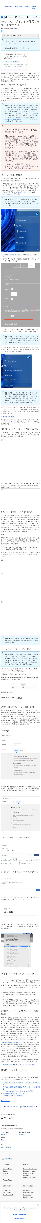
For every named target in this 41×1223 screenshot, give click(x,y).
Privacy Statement (19, 1214)
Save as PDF (2, 31)
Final (2, 1140)
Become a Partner (29, 1171)
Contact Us (6, 1190)
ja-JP (2, 1147)
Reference (4, 1134)
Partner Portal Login (30, 1169)
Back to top (4, 1101)
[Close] (38, 1205)
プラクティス (21, 1093)
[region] (20, 1212)
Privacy (5, 1173)
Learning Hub (28, 1197)
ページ (29, 192)
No (12, 1118)
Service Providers (29, 1178)
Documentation (28, 1193)
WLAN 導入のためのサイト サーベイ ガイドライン (18, 1065)
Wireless (21, 17)
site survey (8, 1147)
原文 (21, 41)
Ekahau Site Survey (9, 416)
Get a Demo (7, 1193)
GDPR (5, 1178)
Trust (4, 1176)
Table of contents (13, 36)
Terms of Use (7, 1180)
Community (18, 6)
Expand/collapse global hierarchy (3, 17)
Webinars (26, 1190)
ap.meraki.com (7, 194)
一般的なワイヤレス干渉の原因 (12, 1096)
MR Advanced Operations (12, 61)
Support (27, 6)
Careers (5, 1171)
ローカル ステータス (20, 192)
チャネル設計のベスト (10, 1093)
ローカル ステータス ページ (10, 1042)
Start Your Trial (8, 1195)
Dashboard (8, 6)
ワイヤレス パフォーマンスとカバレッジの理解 (18, 1091)
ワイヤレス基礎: (8, 1087)
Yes (5, 1118)
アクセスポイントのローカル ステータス (16, 1083)
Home (10, 17)
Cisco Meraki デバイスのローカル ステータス (19, 119)
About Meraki (7, 1169)
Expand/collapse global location (39, 16)
